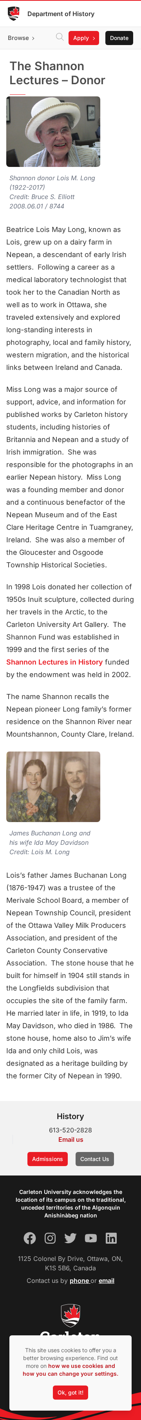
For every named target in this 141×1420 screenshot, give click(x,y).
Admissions (47, 1159)
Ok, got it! (70, 1392)
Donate (119, 37)
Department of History (60, 14)
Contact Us (94, 1159)
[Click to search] (60, 38)
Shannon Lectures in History (54, 662)
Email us (70, 1139)
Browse (18, 38)
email (106, 1280)
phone (80, 1280)
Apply (81, 37)
